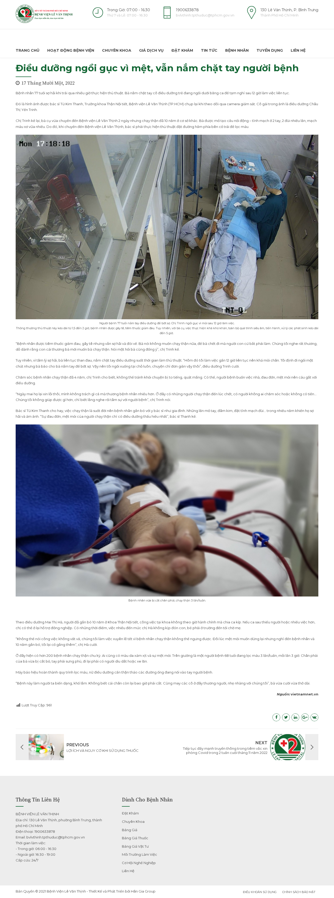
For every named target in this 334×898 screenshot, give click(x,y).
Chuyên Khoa (116, 50)
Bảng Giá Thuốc (135, 838)
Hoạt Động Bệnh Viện (70, 50)
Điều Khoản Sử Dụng (260, 892)
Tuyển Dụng (270, 50)
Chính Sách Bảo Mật (298, 892)
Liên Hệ (298, 50)
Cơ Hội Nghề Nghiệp (139, 863)
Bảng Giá (129, 830)
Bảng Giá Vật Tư (135, 846)
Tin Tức (209, 50)
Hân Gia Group (143, 891)
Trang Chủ (27, 50)
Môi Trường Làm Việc (139, 854)
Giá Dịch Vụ (151, 50)
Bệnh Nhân (237, 50)
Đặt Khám (182, 50)
